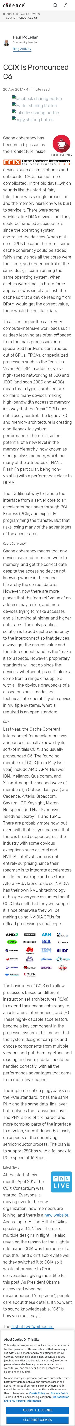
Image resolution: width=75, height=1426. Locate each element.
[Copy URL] (33, 119)
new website (56, 1215)
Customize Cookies (37, 1420)
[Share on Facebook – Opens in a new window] (37, 98)
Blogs (7, 14)
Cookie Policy (37, 1393)
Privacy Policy (59, 1393)
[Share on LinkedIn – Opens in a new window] (35, 112)
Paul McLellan (26, 37)
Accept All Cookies (37, 1410)
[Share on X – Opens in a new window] (34, 105)
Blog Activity (22, 49)
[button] (55, 5)
